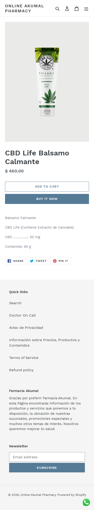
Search (15, 303)
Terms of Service (23, 357)
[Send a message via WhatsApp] (86, 502)
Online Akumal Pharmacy (24, 8)
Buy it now (47, 199)
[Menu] (86, 8)
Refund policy (21, 370)
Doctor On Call (22, 315)
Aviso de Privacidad (26, 327)
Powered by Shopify (71, 495)
